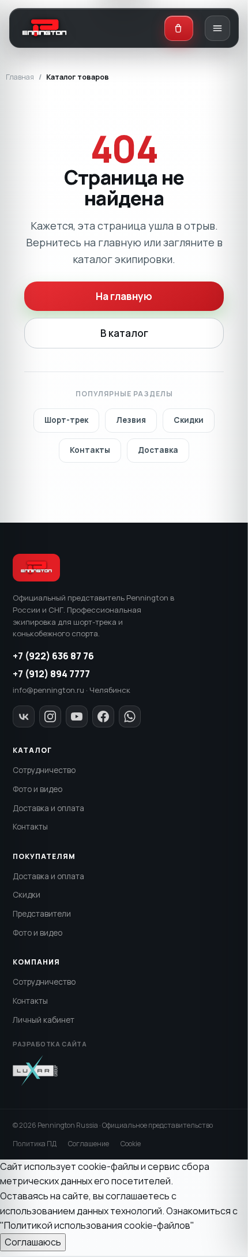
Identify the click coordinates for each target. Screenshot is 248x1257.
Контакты (90, 450)
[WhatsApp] (130, 716)
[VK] (24, 716)
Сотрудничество (44, 770)
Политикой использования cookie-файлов (97, 1225)
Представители (42, 914)
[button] (178, 28)
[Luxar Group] (35, 1070)
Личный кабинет (43, 1020)
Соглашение (88, 1144)
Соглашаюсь (33, 1242)
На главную (124, 296)
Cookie (131, 1144)
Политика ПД (35, 1144)
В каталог (124, 333)
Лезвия (131, 420)
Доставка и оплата (48, 808)
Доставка (158, 450)
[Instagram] (50, 716)
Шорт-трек (66, 420)
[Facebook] (103, 716)
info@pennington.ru (48, 690)
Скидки (189, 420)
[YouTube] (77, 716)
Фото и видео (37, 789)
